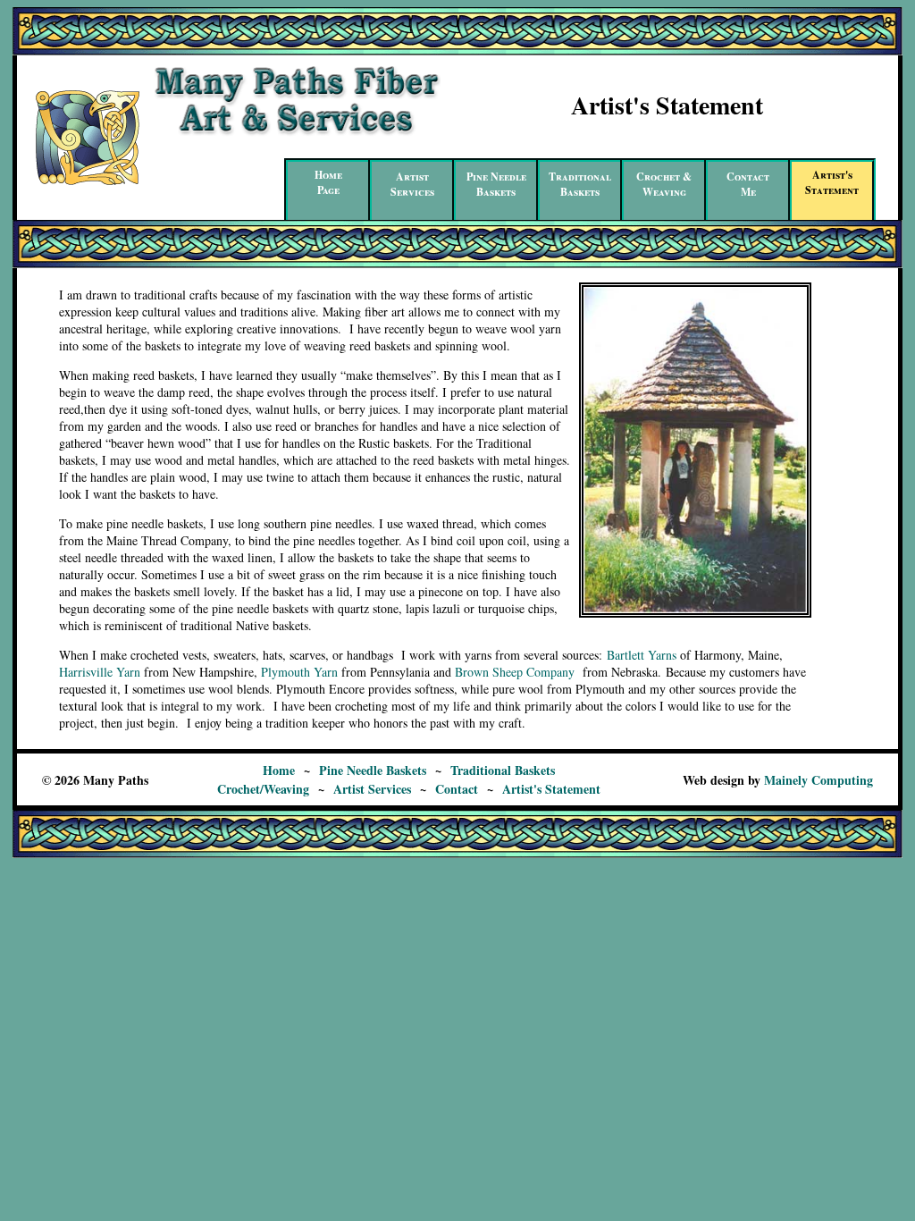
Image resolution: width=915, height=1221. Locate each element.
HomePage (328, 182)
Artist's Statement (551, 788)
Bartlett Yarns (641, 654)
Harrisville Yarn (99, 671)
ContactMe (747, 184)
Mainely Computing (818, 779)
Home (279, 770)
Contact (456, 788)
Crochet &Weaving (664, 184)
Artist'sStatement (832, 182)
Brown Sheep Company (515, 671)
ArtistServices (412, 184)
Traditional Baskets (502, 770)
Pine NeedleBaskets (496, 184)
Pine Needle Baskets (372, 770)
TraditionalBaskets (580, 184)
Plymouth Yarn (299, 671)
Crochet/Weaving (263, 788)
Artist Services (372, 788)
